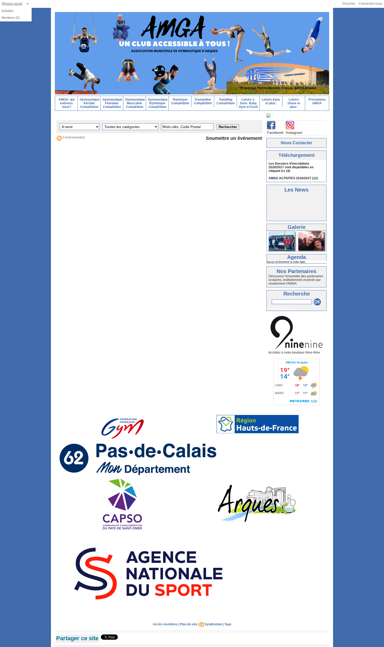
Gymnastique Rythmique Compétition (158, 103)
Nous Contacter (296, 142)
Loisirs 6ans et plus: (271, 101)
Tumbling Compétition (226, 101)
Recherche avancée (280, 307)
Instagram (294, 131)
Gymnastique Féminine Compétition (112, 103)
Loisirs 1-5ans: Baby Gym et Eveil (248, 103)
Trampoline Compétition (203, 101)
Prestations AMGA (317, 101)
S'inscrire (348, 3)
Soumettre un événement (234, 138)
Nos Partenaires (296, 270)
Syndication (213, 623)
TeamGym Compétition (180, 101)
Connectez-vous (370, 3)
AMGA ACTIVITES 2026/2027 (290, 177)
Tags (227, 623)
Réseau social (12, 3)
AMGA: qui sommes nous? (66, 103)
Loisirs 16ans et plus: (293, 103)
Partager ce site (77, 637)
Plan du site (188, 623)
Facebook (275, 131)
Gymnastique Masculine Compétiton (135, 103)
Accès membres (165, 623)
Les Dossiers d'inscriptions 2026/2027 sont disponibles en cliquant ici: (291, 166)
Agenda (296, 256)
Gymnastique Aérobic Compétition (90, 103)
